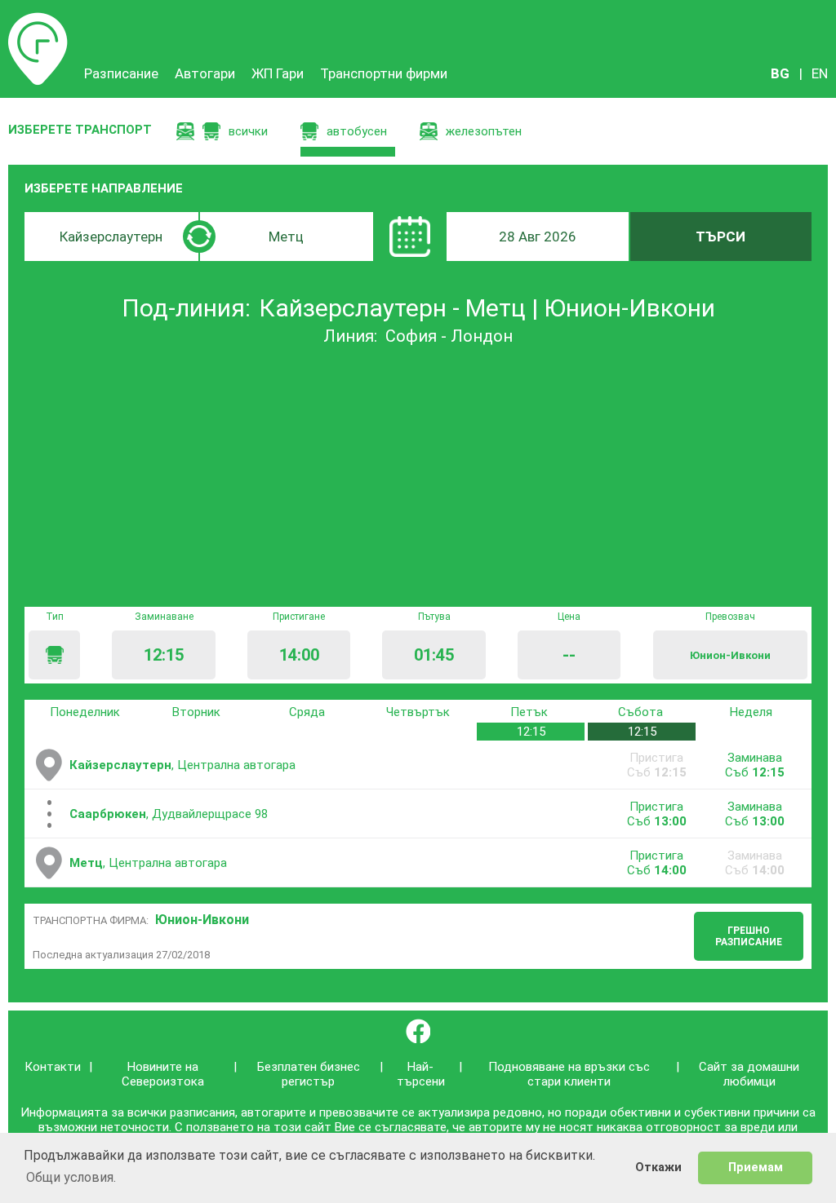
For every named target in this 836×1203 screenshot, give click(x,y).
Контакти (52, 1066)
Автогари (205, 73)
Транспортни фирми (383, 73)
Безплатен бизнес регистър (308, 1074)
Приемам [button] (755, 1167)
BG (780, 73)
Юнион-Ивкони (202, 919)
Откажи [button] (658, 1167)
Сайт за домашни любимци (749, 1074)
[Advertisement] (418, 476)
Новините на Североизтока (163, 1074)
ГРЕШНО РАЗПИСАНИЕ (748, 936)
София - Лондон (449, 336)
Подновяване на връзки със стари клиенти (569, 1074)
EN (820, 73)
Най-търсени (421, 1074)
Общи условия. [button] (71, 1177)
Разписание (38, 20)
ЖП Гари (277, 73)
